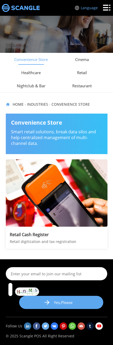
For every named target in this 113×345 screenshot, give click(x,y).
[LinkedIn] (27, 326)
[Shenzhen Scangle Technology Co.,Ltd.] (21, 8)
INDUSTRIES (37, 104)
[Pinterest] (63, 326)
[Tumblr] (90, 326)
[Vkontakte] (54, 326)
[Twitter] (45, 326)
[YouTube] (99, 326)
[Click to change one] (27, 291)
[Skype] (72, 326)
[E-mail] (81, 326)
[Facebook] (36, 326)
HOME (18, 104)
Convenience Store (71, 104)
